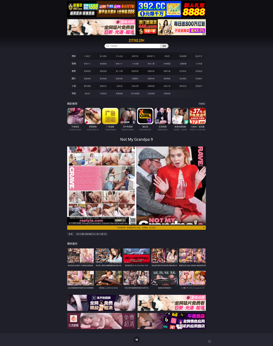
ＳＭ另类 (198, 63)
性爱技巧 (198, 86)
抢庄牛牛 (198, 56)
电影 (74, 71)
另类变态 (198, 71)
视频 (74, 63)
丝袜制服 (167, 63)
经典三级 (167, 71)
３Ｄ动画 (135, 63)
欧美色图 (119, 78)
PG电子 (87, 56)
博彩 (74, 56)
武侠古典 (135, 86)
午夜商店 (103, 93)
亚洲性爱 (87, 71)
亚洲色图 (103, 78)
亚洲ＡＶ (87, 63)
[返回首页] (209, 341)
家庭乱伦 (103, 86)
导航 (74, 93)
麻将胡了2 (151, 56)
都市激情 (87, 86)
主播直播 (183, 63)
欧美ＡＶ (119, 63)
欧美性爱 (135, 71)
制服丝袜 (151, 71)
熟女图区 (183, 78)
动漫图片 (135, 78)
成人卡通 (119, 71)
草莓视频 (119, 93)
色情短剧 (167, 93)
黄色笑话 (183, 86)
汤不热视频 (135, 93)
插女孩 (87, 93)
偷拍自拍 (103, 71)
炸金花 (167, 56)
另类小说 (167, 86)
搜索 (164, 46)
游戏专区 (135, 56)
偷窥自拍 (87, 78)
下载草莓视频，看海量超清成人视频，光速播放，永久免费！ (136, 228)
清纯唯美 (167, 78)
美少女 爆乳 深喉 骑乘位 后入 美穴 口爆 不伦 (91, 234)
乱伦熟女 (183, 71)
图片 (74, 78)
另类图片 (198, 78)
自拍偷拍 (103, 63)
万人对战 (119, 56)
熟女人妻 (151, 63)
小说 (74, 86)
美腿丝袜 (151, 78)
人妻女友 (119, 86)
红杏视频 (151, 93)
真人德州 (103, 56)
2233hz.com (136, 40)
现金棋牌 (183, 56)
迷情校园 (151, 86)
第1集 (71, 234)
